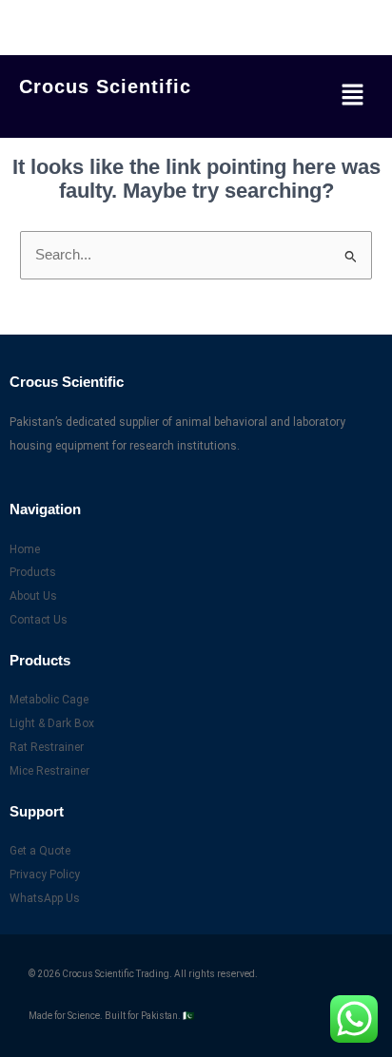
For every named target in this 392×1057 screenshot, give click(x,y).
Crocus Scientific (105, 86)
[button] (352, 96)
